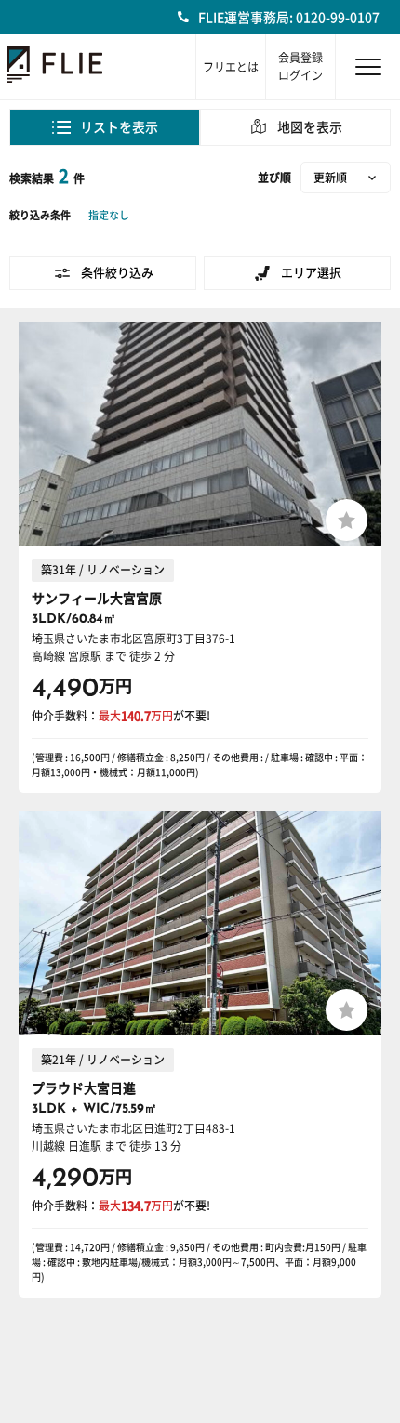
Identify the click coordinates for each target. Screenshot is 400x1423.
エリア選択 (311, 273)
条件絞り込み (117, 273)
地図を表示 (309, 127)
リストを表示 (119, 127)
